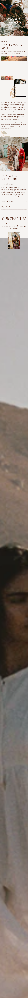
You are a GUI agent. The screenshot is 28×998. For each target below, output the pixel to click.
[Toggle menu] (2, 4)
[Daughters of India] (14, 4)
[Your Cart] (26, 4)
